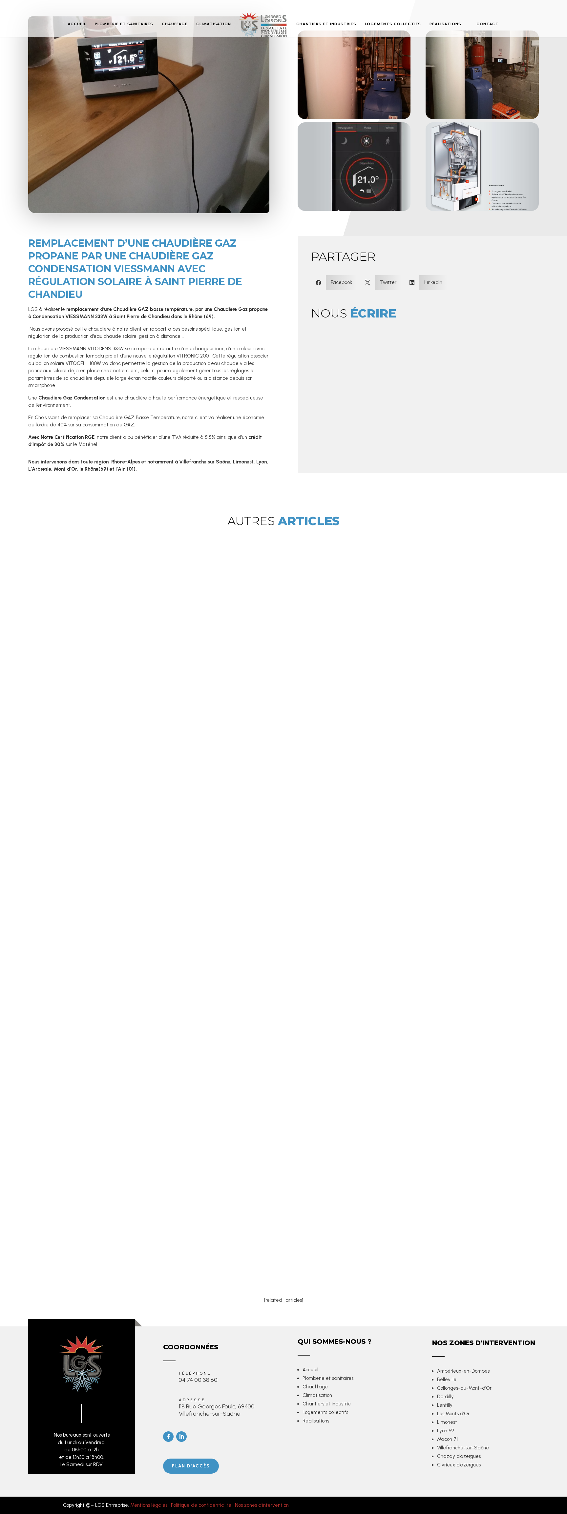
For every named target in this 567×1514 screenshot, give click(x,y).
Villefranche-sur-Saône (463, 1448)
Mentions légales (148, 1505)
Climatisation (317, 1395)
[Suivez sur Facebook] (168, 1436)
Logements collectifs (325, 1412)
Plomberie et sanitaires (328, 1378)
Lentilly (444, 1405)
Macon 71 (447, 1439)
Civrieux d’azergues (459, 1465)
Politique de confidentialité (201, 1505)
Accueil (310, 1370)
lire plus (77, 1161)
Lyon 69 (445, 1431)
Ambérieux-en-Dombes (463, 1371)
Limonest (447, 1422)
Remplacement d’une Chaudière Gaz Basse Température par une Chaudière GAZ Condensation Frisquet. (207, 1109)
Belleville (446, 1379)
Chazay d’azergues (459, 1456)
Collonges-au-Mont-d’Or (464, 1388)
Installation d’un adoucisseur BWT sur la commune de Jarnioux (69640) (156, 1237)
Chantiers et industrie (327, 1404)
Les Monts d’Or (453, 1414)
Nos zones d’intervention (262, 1505)
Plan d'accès (191, 1465)
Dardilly (445, 1397)
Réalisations (316, 1421)
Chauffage (315, 1387)
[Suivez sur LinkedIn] (181, 1436)
